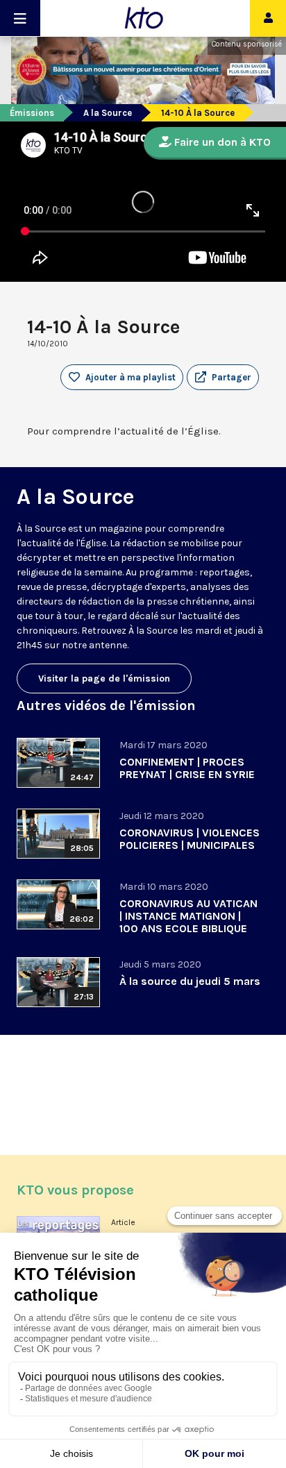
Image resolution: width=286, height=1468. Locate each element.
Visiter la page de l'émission (104, 678)
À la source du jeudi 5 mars (189, 981)
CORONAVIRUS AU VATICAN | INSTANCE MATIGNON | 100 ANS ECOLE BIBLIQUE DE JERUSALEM (188, 922)
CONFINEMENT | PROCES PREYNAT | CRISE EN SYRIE (187, 768)
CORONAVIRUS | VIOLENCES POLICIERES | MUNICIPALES (189, 839)
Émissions (32, 113)
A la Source (107, 113)
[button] (223, 377)
